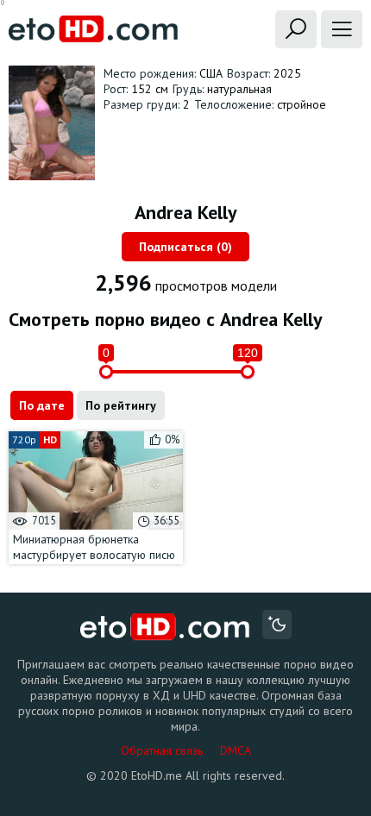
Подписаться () (185, 246)
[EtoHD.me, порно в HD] (165, 626)
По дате (42, 405)
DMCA (235, 750)
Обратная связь (162, 750)
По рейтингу (120, 405)
